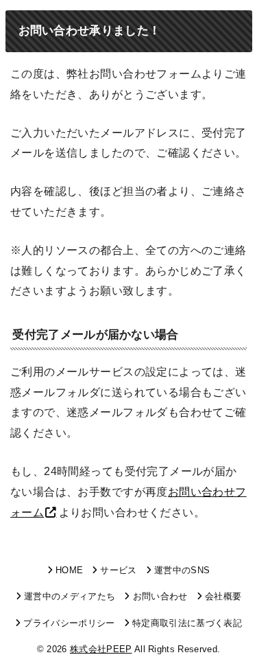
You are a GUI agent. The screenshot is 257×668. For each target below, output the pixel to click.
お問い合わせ (160, 596)
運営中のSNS (182, 570)
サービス (118, 570)
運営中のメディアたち (69, 596)
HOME (69, 570)
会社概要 (223, 596)
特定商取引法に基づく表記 (187, 623)
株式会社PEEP (101, 649)
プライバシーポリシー (68, 623)
